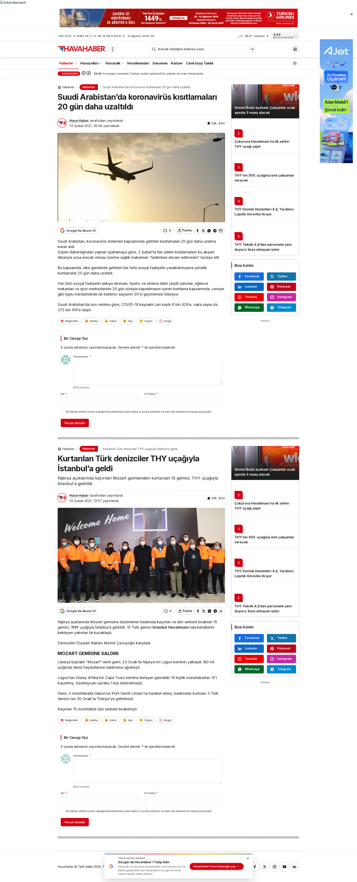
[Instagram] (275, 867)
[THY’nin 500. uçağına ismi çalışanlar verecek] (265, 169)
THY (75, 627)
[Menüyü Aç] (112, 49)
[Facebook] (255, 867)
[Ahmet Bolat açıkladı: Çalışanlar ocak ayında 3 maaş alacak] (265, 101)
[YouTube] (284, 867)
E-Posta (151, 393)
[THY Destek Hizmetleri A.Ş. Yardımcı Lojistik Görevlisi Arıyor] (265, 203)
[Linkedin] (294, 867)
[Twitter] (265, 867)
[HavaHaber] (81, 49)
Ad (64, 393)
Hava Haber (79, 121)
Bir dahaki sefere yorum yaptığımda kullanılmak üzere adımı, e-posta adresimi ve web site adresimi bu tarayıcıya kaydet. (139, 411)
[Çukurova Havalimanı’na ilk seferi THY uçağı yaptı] (265, 135)
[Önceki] (83, 73)
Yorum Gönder (74, 423)
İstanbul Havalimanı (170, 627)
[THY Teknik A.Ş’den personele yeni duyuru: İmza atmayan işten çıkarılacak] (265, 237)
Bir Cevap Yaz (76, 338)
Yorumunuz (82, 356)
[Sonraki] (88, 73)
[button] (295, 49)
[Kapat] (351, 14)
